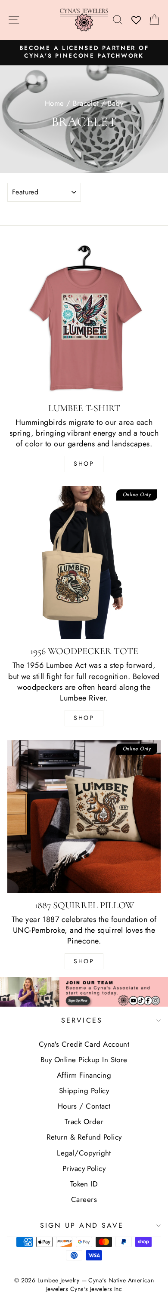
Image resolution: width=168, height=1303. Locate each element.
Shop (84, 463)
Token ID (84, 1184)
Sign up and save (82, 1225)
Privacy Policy (84, 1168)
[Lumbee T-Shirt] (84, 319)
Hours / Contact (84, 1106)
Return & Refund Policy (84, 1137)
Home (54, 103)
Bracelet (86, 103)
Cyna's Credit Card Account (84, 1044)
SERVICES (82, 1020)
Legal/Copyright (84, 1153)
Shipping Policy (84, 1090)
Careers (84, 1199)
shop (84, 961)
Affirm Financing (84, 1075)
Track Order (84, 1121)
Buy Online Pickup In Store (84, 1059)
